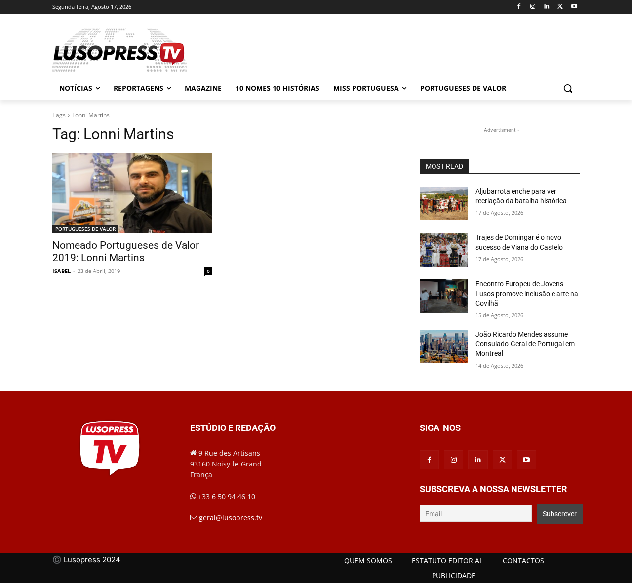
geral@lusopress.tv (230, 517)
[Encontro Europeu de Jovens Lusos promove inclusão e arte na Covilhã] (444, 296)
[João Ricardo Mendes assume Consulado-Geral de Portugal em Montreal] (444, 346)
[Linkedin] (547, 7)
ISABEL (61, 270)
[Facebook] (519, 7)
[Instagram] (533, 7)
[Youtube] (574, 7)
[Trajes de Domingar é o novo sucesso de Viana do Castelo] (444, 250)
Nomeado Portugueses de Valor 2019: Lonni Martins (125, 251)
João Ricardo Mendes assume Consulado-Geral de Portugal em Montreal (525, 343)
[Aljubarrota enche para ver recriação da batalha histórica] (444, 203)
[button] (568, 88)
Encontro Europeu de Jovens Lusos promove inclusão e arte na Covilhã (526, 293)
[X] (560, 7)
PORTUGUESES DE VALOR (85, 228)
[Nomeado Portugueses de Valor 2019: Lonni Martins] (132, 193)
